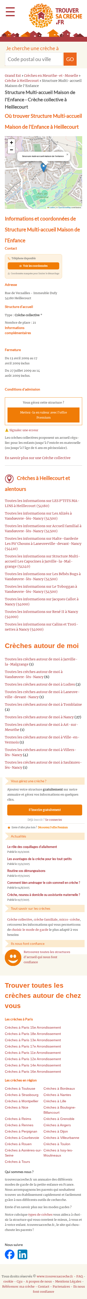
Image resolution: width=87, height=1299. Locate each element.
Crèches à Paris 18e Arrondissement (33, 1034)
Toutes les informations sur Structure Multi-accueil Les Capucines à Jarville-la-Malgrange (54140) (42, 561)
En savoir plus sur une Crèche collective (38, 458)
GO (70, 59)
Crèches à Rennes (19, 1125)
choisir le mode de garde (30, 929)
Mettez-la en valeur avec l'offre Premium (43, 415)
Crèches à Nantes (57, 1095)
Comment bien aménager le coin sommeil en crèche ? (43, 882)
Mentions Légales (68, 1281)
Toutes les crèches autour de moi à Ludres (40, 684)
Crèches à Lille (55, 1101)
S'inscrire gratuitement (45, 810)
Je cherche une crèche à (32, 48)
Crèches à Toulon (57, 1144)
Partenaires (61, 1286)
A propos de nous (39, 1281)
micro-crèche (69, 919)
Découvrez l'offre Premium (53, 827)
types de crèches (40, 1214)
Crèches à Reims (18, 1119)
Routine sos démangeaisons (26, 871)
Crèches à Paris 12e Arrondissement (33, 1059)
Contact (43, 1286)
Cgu (19, 1281)
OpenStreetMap (64, 207)
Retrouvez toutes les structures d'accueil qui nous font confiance (47, 957)
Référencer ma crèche (18, 1286)
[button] (44, 167)
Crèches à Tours (17, 1162)
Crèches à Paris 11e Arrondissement (33, 1053)
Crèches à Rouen (18, 1144)
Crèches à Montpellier (21, 1101)
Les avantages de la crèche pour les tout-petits (39, 859)
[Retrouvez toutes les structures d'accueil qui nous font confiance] (13, 957)
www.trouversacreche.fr (55, 1276)
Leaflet (52, 207)
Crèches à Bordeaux (59, 1088)
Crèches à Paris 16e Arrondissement (33, 1071)
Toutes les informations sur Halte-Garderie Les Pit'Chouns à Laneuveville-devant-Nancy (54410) (43, 543)
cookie (8, 1281)
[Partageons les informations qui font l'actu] (10, 1254)
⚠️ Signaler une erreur (21, 430)
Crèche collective (19, 919)
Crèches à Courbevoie (22, 1138)
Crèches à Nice (16, 1107)
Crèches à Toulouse (20, 1088)
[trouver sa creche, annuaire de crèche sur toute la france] (53, 15)
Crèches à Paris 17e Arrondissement (33, 1046)
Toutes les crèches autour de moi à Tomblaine (43, 704)
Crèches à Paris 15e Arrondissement (33, 1027)
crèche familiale (46, 919)
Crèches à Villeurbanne (61, 1138)
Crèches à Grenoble (59, 1119)
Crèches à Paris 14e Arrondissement (33, 1065)
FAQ (79, 1276)
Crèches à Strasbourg (21, 1095)
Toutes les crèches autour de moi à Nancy (39, 717)
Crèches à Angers (57, 1125)
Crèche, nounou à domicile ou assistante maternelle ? (43, 895)
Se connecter (53, 820)
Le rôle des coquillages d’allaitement (32, 847)
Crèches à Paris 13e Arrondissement (33, 1040)
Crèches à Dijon (56, 1131)
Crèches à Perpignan (21, 1131)
